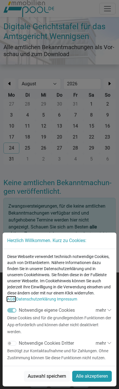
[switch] (11, 343)
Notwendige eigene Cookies (47, 310)
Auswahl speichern (47, 376)
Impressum (67, 299)
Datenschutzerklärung (36, 299)
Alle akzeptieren (92, 376)
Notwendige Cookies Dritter (46, 343)
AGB (11, 299)
